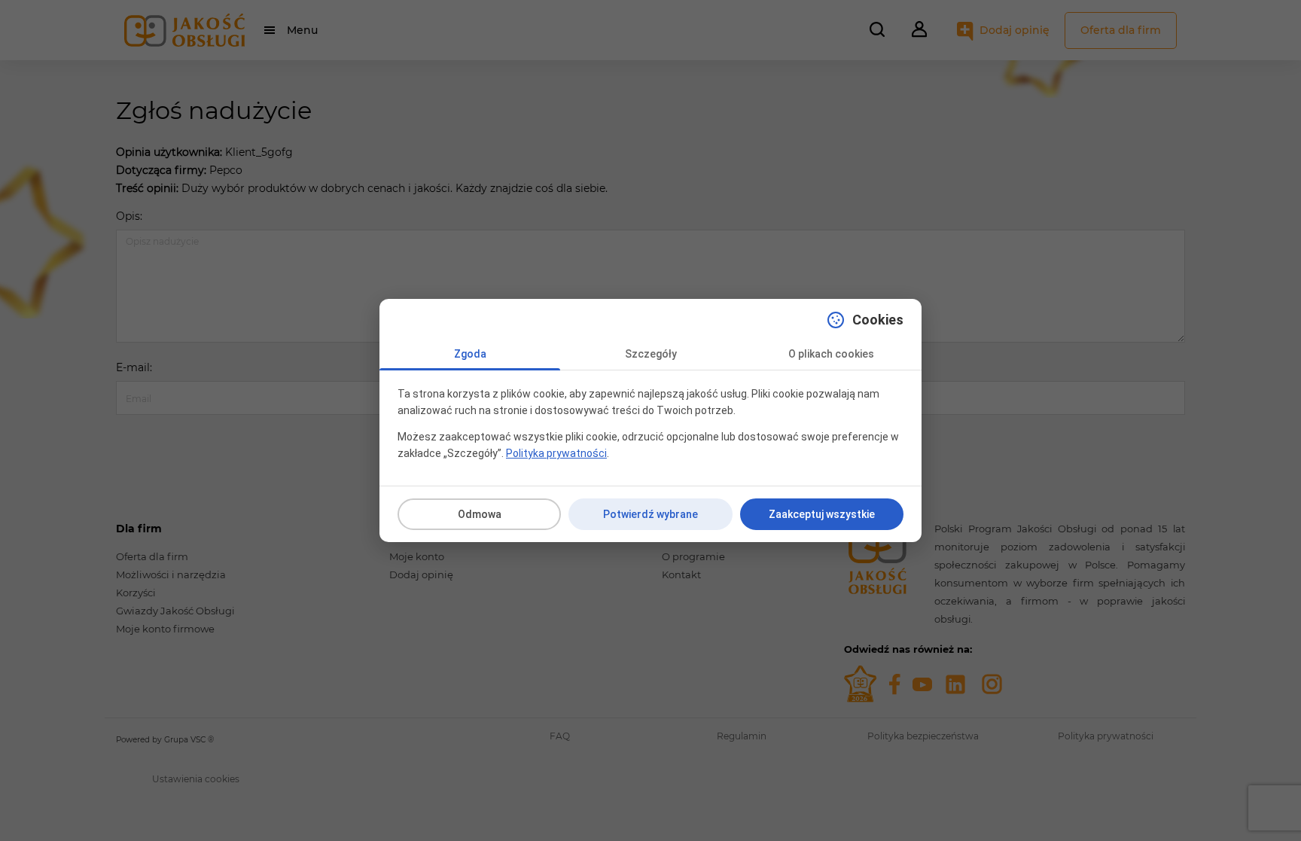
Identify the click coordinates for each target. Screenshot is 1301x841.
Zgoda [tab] (470, 354)
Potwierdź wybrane (650, 514)
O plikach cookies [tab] (831, 354)
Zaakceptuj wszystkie (822, 514)
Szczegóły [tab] (651, 354)
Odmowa (479, 514)
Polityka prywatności (556, 453)
